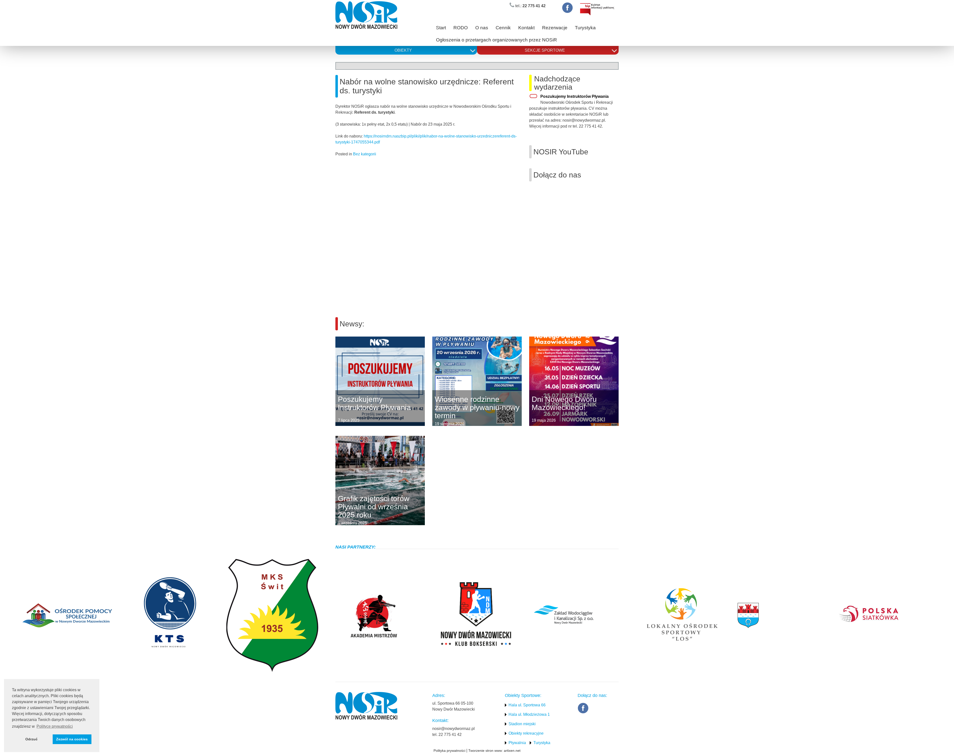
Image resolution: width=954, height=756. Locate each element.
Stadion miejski (522, 724)
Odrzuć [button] (31, 739)
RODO (460, 27)
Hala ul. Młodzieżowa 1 (529, 714)
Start (441, 27)
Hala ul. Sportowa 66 (527, 705)
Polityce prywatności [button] (55, 726)
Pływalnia (517, 743)
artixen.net (512, 751)
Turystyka (585, 27)
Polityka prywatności (449, 751)
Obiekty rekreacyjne (526, 733)
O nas (481, 27)
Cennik (503, 27)
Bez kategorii (364, 154)
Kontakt (526, 27)
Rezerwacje (554, 27)
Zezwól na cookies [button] (72, 739)
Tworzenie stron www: (485, 751)
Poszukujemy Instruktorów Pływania (574, 96)
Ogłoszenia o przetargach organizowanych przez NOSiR (496, 39)
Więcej (335, 381)
